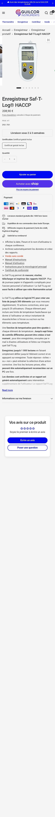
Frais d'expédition (9, 115)
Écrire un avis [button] (27, 440)
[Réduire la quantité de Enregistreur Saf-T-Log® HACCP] (4, 159)
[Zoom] (48, 40)
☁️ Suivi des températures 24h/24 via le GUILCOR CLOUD (27, 3)
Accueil (6, 29)
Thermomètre (8, 22)
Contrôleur (36, 22)
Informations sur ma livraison (16, 398)
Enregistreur (23, 22)
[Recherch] (46, 13)
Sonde (47, 22)
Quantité (6, 153)
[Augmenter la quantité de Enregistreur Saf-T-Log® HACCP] (14, 159)
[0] (51, 13)
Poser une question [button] (27, 447)
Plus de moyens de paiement (27, 189)
